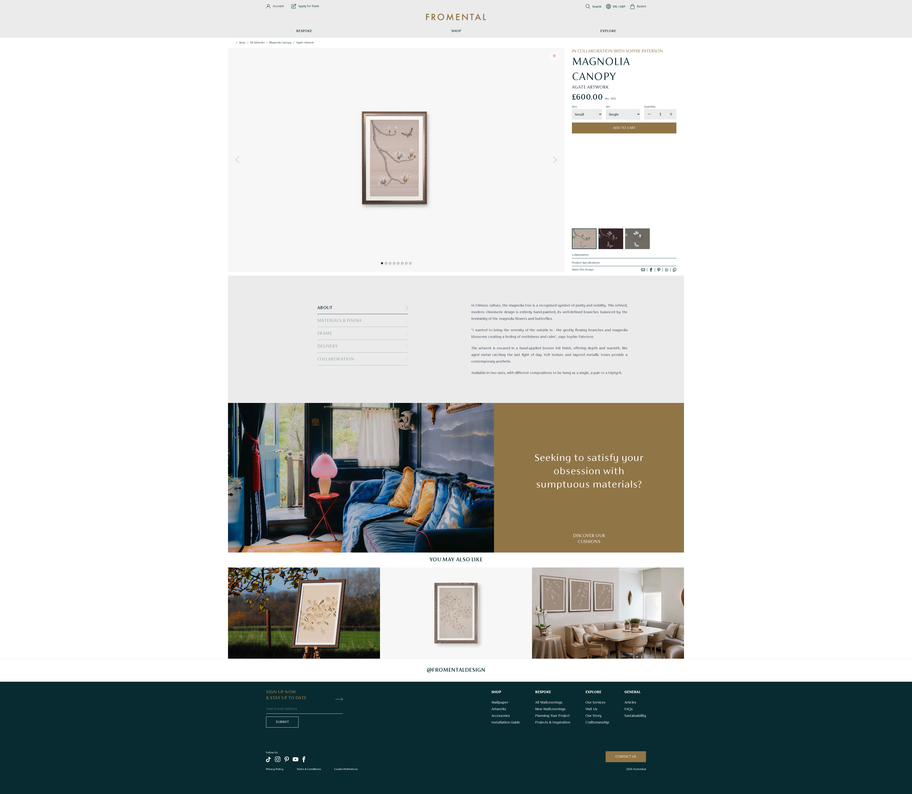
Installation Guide (505, 722)
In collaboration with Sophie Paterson (617, 51)
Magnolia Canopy (280, 42)
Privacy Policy (274, 769)
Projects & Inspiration (552, 722)
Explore (608, 31)
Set (608, 106)
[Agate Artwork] (584, 238)
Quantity (649, 106)
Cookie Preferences (346, 769)
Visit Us (591, 709)
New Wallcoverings (550, 709)
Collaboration (580, 255)
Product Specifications (586, 262)
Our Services (595, 702)
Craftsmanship (597, 722)
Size (574, 106)
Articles (630, 702)
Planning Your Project (552, 716)
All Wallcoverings (548, 702)
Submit (282, 722)
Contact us (625, 757)
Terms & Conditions (309, 769)
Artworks (498, 709)
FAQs (628, 709)
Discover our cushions (589, 539)
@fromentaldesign (456, 670)
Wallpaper (499, 702)
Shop (456, 31)
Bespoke (304, 31)
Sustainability (635, 716)
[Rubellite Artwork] (610, 238)
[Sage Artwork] (637, 238)
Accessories (500, 716)
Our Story (593, 716)
